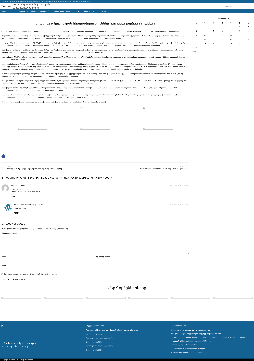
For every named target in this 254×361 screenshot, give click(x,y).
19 (214, 39)
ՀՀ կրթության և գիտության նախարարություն (190, 330)
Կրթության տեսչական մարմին (184, 345)
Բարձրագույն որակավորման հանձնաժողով (189, 352)
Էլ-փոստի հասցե (103, 256)
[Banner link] (21, 306)
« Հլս (194, 51)
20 (222, 39)
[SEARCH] (250, 6)
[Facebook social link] (251, 1)
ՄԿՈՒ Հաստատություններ (81, 1)
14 (231, 35)
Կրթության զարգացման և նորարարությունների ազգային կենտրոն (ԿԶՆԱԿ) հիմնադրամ (208, 337)
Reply (13, 196)
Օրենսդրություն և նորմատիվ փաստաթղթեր (56, 1)
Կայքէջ (4, 265)
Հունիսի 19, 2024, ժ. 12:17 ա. (179, 185)
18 (205, 39)
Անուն (4, 256)
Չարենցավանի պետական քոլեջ (99, 338)
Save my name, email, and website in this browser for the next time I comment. (31, 274)
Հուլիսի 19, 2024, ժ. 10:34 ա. (179, 205)
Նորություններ (95, 18)
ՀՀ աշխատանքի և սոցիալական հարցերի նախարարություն (196, 334)
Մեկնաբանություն (9, 233)
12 (214, 35)
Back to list (95, 167)
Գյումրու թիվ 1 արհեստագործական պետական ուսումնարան (112, 330)
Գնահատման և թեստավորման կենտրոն (188, 348)
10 (196, 35)
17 (196, 39)
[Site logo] (6, 6)
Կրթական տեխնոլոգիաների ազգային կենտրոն (191, 341)
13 (222, 35)
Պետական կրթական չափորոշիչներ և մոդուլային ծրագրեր (20, 1)
